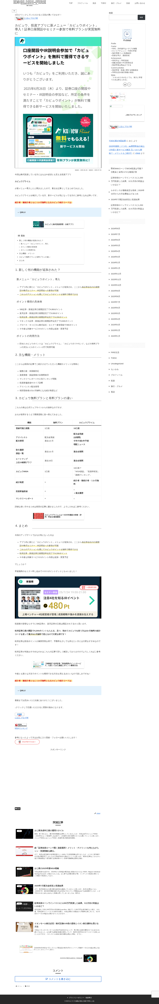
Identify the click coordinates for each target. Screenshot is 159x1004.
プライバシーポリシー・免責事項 (80, 997)
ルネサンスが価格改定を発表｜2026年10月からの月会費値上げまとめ (127, 192)
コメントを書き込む (60, 979)
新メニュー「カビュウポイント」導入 (34, 244)
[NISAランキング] (21, 725)
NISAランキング (21, 728)
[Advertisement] (58, 777)
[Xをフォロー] (129, 84)
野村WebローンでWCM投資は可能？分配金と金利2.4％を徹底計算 (127, 170)
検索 (111, 13)
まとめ (21, 260)
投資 (18, 808)
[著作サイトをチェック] (125, 84)
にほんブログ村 (31, 18)
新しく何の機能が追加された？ (31, 240)
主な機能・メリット (27, 253)
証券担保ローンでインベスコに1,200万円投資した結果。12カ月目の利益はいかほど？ (127, 181)
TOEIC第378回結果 (117, 141)
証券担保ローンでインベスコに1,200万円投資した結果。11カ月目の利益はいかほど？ (127, 208)
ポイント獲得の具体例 (29, 247)
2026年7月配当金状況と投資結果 (125, 199)
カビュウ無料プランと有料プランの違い (34, 257)
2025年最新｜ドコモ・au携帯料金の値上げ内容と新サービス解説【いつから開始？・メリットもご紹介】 (127, 149)
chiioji (128, 40)
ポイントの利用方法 (28, 250)
